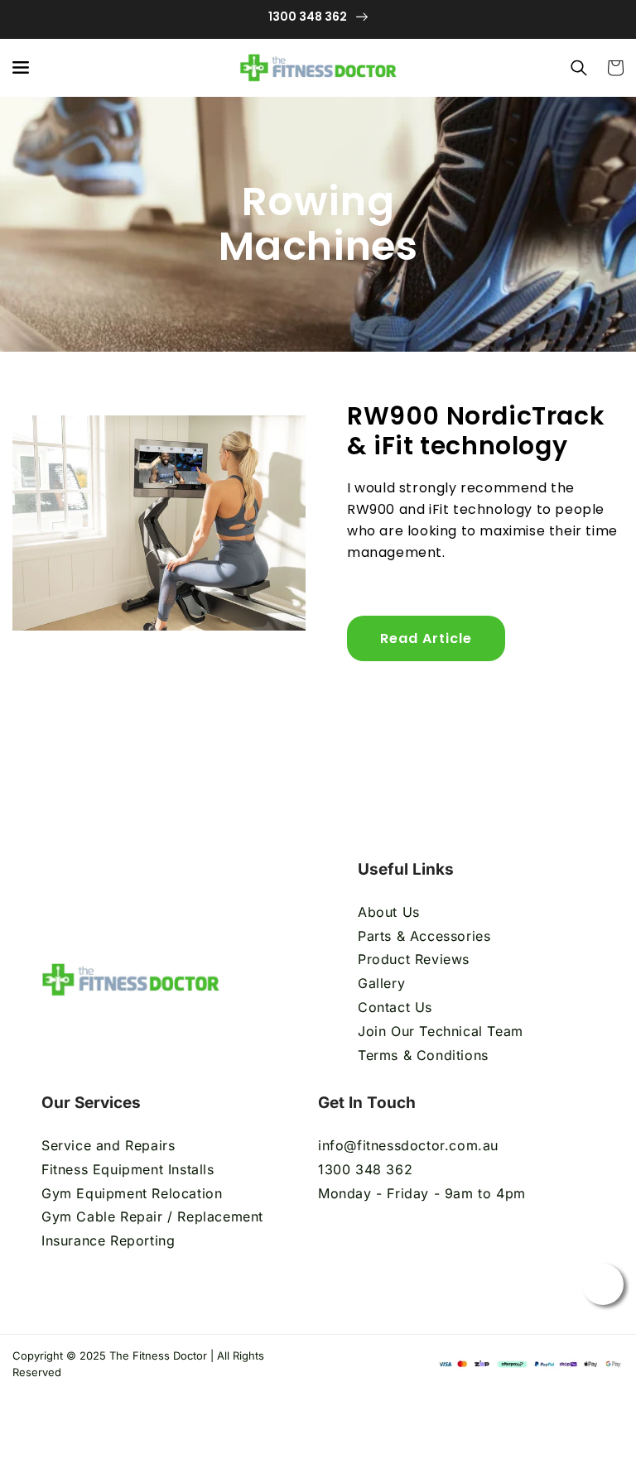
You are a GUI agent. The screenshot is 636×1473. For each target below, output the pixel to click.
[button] (20, 68)
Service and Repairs (108, 1145)
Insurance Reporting (108, 1240)
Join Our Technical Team (440, 1031)
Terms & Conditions (425, 1055)
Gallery (381, 983)
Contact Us (395, 1007)
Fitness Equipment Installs (127, 1169)
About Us (389, 912)
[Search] (579, 68)
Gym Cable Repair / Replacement (152, 1216)
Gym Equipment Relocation (131, 1193)
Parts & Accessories (424, 936)
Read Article (426, 638)
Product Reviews (414, 959)
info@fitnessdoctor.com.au (408, 1145)
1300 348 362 (365, 1169)
